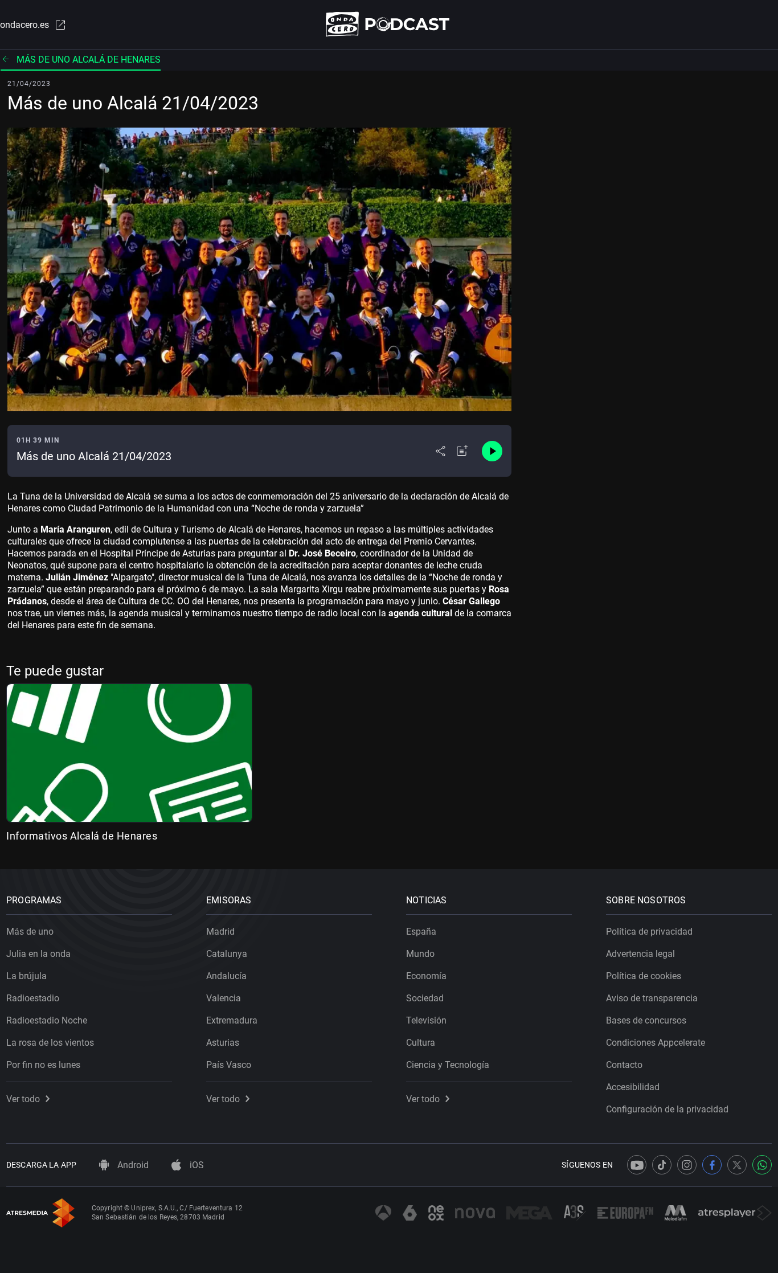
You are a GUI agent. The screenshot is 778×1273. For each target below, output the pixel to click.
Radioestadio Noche (46, 1020)
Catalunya (226, 953)
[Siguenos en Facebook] (712, 1164)
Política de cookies (643, 976)
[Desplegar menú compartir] (440, 451)
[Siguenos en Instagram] (687, 1164)
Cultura (420, 1042)
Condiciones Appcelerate (655, 1042)
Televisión (426, 1020)
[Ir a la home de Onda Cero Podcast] (389, 24)
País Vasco (228, 1064)
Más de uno (30, 931)
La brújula (26, 976)
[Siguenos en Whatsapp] (762, 1164)
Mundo (420, 953)
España (421, 931)
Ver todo (23, 1099)
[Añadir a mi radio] (462, 451)
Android (132, 1165)
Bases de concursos (646, 1020)
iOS (195, 1165)
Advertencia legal (640, 953)
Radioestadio (32, 998)
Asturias (222, 1042)
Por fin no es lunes (43, 1064)
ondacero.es (24, 24)
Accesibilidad (633, 1087)
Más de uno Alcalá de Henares (89, 59)
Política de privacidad (649, 931)
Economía (426, 976)
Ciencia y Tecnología (447, 1064)
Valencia (223, 998)
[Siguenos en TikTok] (661, 1164)
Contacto (624, 1064)
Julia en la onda (38, 953)
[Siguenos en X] (737, 1164)
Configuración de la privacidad (667, 1109)
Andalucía (226, 976)
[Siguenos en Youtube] (636, 1164)
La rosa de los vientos (50, 1042)
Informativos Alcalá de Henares (81, 836)
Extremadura (231, 1020)
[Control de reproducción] (492, 451)
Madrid (220, 931)
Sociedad (425, 998)
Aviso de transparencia (652, 998)
